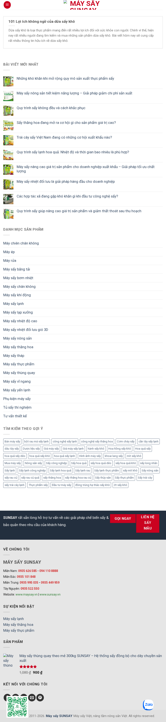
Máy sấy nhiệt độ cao (20, 321)
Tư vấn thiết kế (15, 416)
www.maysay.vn (27, 594)
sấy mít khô (130, 470)
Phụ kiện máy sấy (17, 399)
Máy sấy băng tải (16, 269)
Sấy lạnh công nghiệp (32, 470)
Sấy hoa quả (78, 463)
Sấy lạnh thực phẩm (106, 470)
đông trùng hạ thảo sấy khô (92, 485)
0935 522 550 (30, 588)
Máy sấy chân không (19, 286)
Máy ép (9, 252)
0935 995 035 (29, 582)
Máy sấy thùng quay (19, 373)
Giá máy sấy (51, 448)
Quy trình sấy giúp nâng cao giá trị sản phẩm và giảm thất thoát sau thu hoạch (79, 211)
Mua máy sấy (13, 463)
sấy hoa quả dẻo (101, 463)
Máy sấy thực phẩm (18, 364)
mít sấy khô (134, 456)
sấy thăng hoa (52, 477)
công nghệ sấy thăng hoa (97, 441)
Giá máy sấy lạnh (73, 448)
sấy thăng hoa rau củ (78, 477)
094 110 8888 (48, 571)
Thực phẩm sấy (38, 485)
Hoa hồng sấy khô (119, 448)
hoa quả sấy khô (39, 456)
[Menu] (7, 4)
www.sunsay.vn (50, 594)
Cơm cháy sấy (125, 441)
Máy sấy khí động (17, 295)
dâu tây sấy (12, 448)
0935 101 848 (26, 576)
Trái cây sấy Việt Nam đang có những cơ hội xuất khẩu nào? (64, 137)
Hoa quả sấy (143, 448)
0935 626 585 (27, 571)
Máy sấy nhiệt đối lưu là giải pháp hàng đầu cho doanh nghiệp (66, 181)
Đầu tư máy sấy (61, 485)
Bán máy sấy (12, 441)
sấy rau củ (11, 477)
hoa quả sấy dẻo (15, 456)
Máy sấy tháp (13, 355)
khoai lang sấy (114, 456)
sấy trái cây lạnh (14, 485)
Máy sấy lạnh (13, 303)
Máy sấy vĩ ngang (17, 381)
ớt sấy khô (120, 485)
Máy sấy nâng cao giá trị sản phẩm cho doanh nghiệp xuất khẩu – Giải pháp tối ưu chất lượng (86, 169)
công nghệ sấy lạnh (65, 441)
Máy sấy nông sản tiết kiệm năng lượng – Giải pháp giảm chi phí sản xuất (74, 93)
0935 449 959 (50, 582)
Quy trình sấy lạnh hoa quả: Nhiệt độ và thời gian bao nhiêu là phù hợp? (73, 152)
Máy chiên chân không (21, 243)
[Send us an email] (32, 697)
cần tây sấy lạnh (148, 441)
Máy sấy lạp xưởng (18, 312)
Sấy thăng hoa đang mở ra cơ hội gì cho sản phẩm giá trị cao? (66, 122)
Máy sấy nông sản (17, 338)
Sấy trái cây (145, 477)
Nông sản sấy (33, 463)
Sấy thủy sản (103, 477)
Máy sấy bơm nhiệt (18, 278)
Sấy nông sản (150, 470)
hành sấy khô (96, 448)
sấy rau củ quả (30, 477)
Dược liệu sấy (31, 448)
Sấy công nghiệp (56, 463)
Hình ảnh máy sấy (90, 456)
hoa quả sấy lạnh (64, 456)
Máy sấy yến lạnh (16, 390)
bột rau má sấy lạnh (36, 441)
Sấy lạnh (10, 470)
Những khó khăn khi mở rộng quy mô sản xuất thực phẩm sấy (65, 78)
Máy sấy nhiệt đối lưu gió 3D (25, 329)
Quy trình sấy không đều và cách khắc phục (51, 108)
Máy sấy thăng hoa (18, 347)
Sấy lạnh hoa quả (60, 470)
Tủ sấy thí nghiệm (17, 407)
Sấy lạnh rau (82, 470)
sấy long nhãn (148, 463)
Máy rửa (9, 260)
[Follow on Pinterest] (40, 697)
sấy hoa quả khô (125, 463)
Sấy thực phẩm (124, 477)
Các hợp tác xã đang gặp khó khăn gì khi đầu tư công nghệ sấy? (67, 196)
